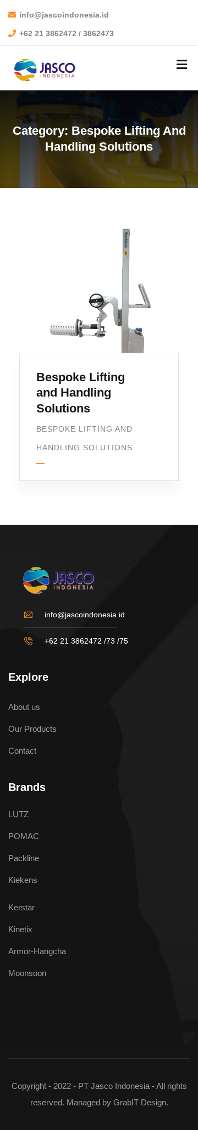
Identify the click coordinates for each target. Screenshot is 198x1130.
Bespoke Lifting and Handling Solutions (80, 392)
